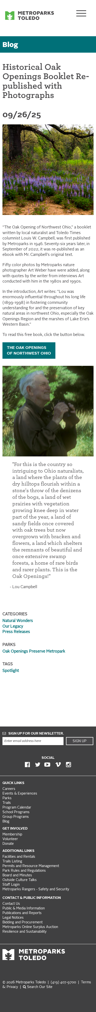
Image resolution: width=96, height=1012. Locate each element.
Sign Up (79, 741)
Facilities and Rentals (18, 856)
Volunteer (10, 839)
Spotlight (10, 671)
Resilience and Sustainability (24, 931)
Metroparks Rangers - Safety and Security (35, 889)
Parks (7, 798)
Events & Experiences (19, 793)
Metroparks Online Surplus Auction (30, 927)
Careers (8, 789)
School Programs (16, 812)
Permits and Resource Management (30, 866)
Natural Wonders (17, 621)
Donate (8, 843)
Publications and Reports (22, 913)
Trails (6, 803)
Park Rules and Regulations (24, 870)
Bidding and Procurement (22, 922)
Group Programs (15, 817)
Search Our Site (39, 987)
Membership (12, 834)
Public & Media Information (23, 908)
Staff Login (11, 884)
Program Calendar (16, 807)
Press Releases (16, 632)
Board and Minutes (17, 875)
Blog (10, 45)
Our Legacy (12, 627)
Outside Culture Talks (19, 880)
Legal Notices (13, 917)
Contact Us (11, 903)
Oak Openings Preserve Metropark (33, 652)
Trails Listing (12, 861)
